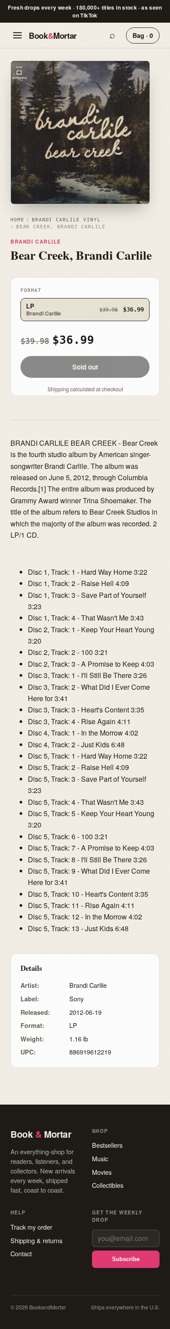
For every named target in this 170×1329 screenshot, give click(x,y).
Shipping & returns (36, 1240)
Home (17, 220)
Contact (21, 1253)
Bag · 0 (143, 35)
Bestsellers (107, 1144)
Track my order (31, 1226)
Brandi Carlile (35, 241)
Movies (102, 1171)
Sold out (85, 367)
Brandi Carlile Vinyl (66, 220)
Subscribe (125, 1259)
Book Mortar (53, 35)
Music (100, 1158)
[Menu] (17, 35)
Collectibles (107, 1185)
